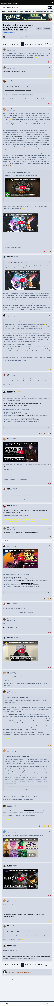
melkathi (9, 488)
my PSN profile (35, 421)
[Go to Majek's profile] (4, 374)
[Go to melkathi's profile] (4, 489)
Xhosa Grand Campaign (26, 419)
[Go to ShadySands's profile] (4, 619)
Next (39, 44)
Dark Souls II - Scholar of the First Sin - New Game (29, 415)
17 (22, 44)
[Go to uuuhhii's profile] (4, 439)
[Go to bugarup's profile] (4, 49)
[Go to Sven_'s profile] (4, 109)
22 (35, 44)
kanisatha (9, 831)
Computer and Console (25, 37)
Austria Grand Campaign (27, 418)
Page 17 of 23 (46, 44)
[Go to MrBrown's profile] (4, 67)
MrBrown (9, 67)
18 (25, 44)
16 (19, 44)
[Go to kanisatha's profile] (4, 831)
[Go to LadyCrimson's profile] (4, 315)
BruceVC (8, 37)
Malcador (9, 505)
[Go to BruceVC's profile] (4, 37)
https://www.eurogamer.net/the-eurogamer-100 (16, 71)
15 (17, 44)
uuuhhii (9, 438)
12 (9, 44)
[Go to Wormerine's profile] (4, 257)
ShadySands (10, 618)
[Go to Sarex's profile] (4, 81)
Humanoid (9, 691)
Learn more (3, 2)
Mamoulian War (11, 391)
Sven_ (8, 108)
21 (32, 44)
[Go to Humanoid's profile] (4, 691)
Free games (6, 627)
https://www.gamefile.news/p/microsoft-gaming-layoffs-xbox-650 (20, 532)
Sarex (8, 80)
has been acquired (29, 810)
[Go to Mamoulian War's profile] (4, 392)
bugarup (9, 49)
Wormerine (24, 172)
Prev (6, 44)
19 (27, 44)
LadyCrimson (10, 315)
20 (30, 44)
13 (12, 44)
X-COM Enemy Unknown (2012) (19, 413)
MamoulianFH (17, 412)
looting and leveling (15, 136)
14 (14, 44)
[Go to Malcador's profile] (4, 506)
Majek (8, 374)
